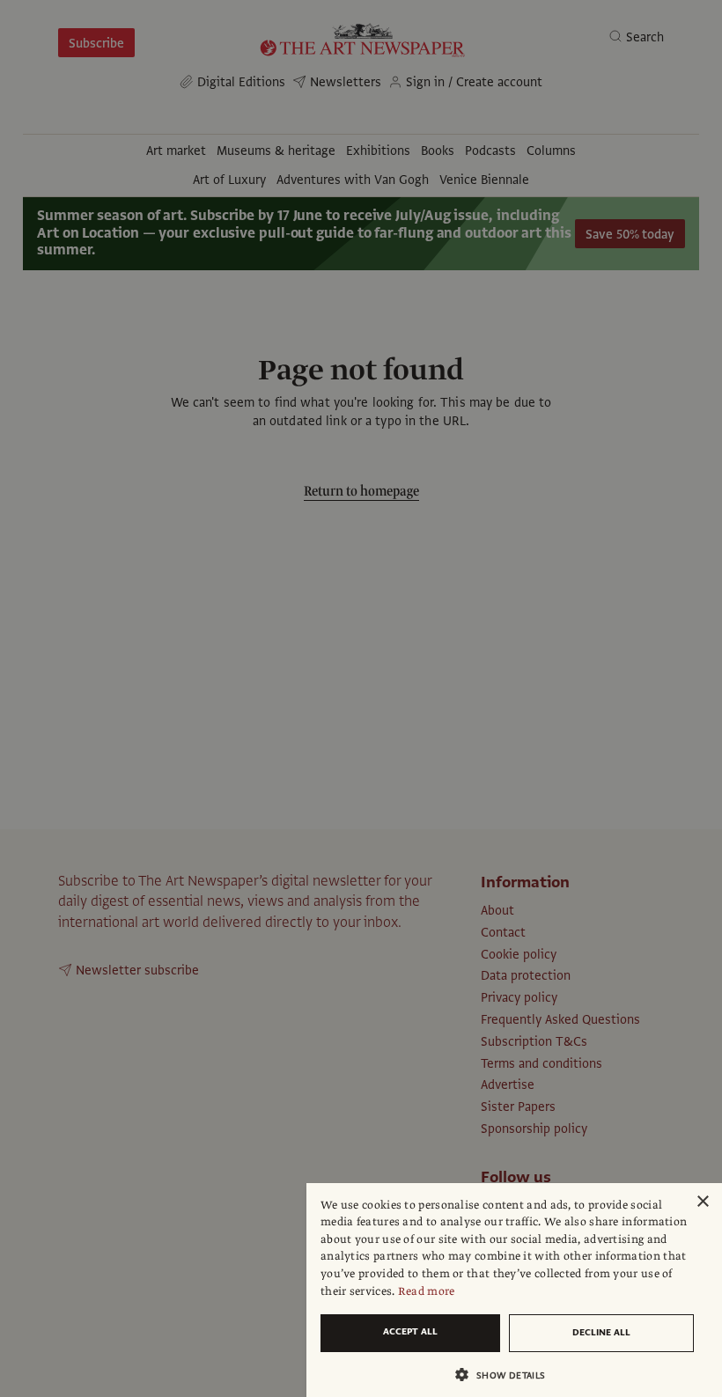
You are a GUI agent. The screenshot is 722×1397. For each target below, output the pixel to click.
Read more (426, 1291)
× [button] (702, 1202)
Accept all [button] (410, 1331)
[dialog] (514, 1290)
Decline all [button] (601, 1332)
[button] (507, 1375)
